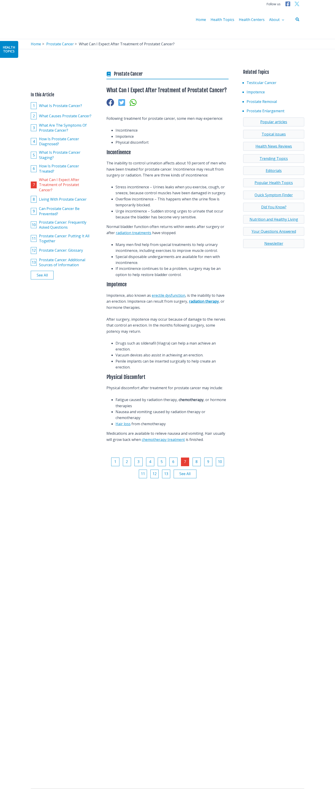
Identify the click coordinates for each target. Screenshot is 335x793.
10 (220, 461)
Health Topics (222, 19)
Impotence (256, 92)
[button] (298, 20)
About (274, 19)
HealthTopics (9, 49)
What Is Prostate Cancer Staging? (57, 155)
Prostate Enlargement (265, 110)
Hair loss (123, 423)
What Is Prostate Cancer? (57, 105)
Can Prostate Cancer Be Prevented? (56, 211)
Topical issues (274, 134)
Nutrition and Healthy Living (274, 219)
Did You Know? (273, 207)
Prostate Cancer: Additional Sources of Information (58, 262)
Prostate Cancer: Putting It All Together (60, 238)
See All (42, 275)
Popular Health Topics (274, 182)
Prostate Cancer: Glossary (57, 250)
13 (166, 473)
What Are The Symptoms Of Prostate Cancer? (60, 128)
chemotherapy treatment (163, 439)
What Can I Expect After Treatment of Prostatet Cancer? (56, 184)
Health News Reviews (273, 146)
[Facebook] (288, 4)
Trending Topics (274, 158)
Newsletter (273, 243)
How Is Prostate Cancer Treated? (56, 169)
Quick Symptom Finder (274, 194)
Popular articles (273, 121)
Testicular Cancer (261, 82)
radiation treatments (133, 232)
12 (154, 473)
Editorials (274, 170)
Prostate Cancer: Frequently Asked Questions (59, 225)
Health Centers (252, 19)
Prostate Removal (262, 101)
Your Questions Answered (274, 231)
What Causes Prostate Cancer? (62, 115)
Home (201, 19)
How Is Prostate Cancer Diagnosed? (56, 141)
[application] (282, 19)
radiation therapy (204, 301)
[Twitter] (297, 4)
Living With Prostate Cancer (60, 199)
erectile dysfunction (168, 295)
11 (143, 473)
